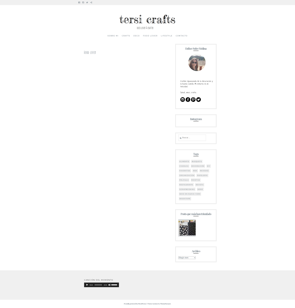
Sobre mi (113, 36)
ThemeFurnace (165, 304)
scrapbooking (187, 189)
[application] (101, 285)
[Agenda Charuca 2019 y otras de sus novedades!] (187, 228)
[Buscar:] (192, 138)
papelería (202, 175)
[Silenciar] (109, 285)
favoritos (184, 170)
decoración (197, 166)
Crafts (126, 36)
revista (200, 185)
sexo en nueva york (190, 194)
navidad (204, 170)
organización (186, 175)
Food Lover (150, 36)
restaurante (186, 185)
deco (136, 36)
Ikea (195, 170)
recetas (195, 180)
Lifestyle (167, 36)
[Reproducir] (87, 285)
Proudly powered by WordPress (135, 304)
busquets (197, 161)
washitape (185, 198)
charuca (184, 166)
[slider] (114, 285)
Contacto (181, 36)
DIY (208, 166)
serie (200, 189)
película (184, 180)
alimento (184, 161)
